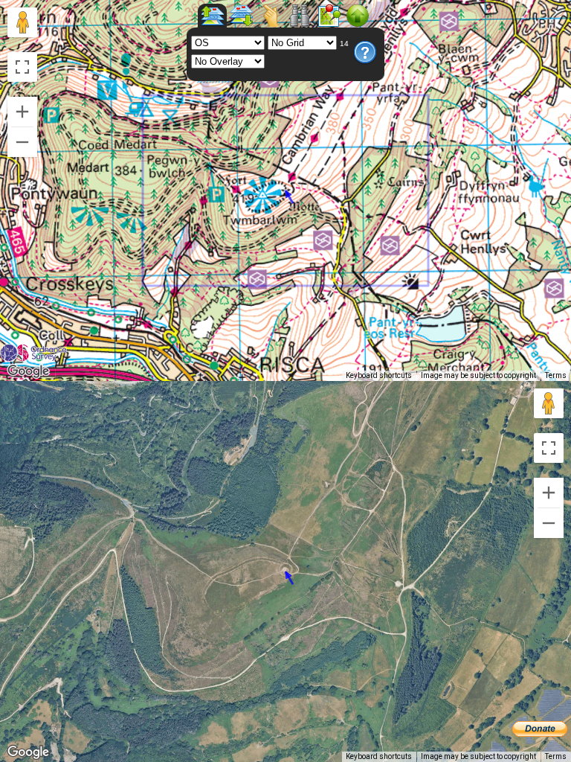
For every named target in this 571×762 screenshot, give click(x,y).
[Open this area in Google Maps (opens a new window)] (28, 371)
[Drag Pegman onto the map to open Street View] (22, 22)
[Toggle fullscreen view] (22, 67)
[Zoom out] (22, 142)
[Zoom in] (22, 112)
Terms (556, 375)
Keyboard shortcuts (379, 375)
